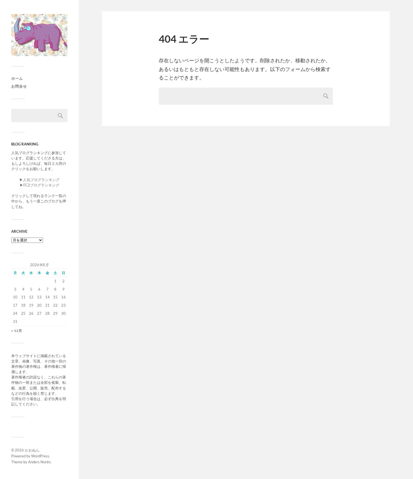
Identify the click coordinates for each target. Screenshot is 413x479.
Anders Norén (39, 462)
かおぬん (32, 450)
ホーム (17, 78)
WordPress (40, 456)
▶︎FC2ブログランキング (39, 185)
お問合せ (19, 86)
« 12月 (16, 330)
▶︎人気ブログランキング (39, 179)
